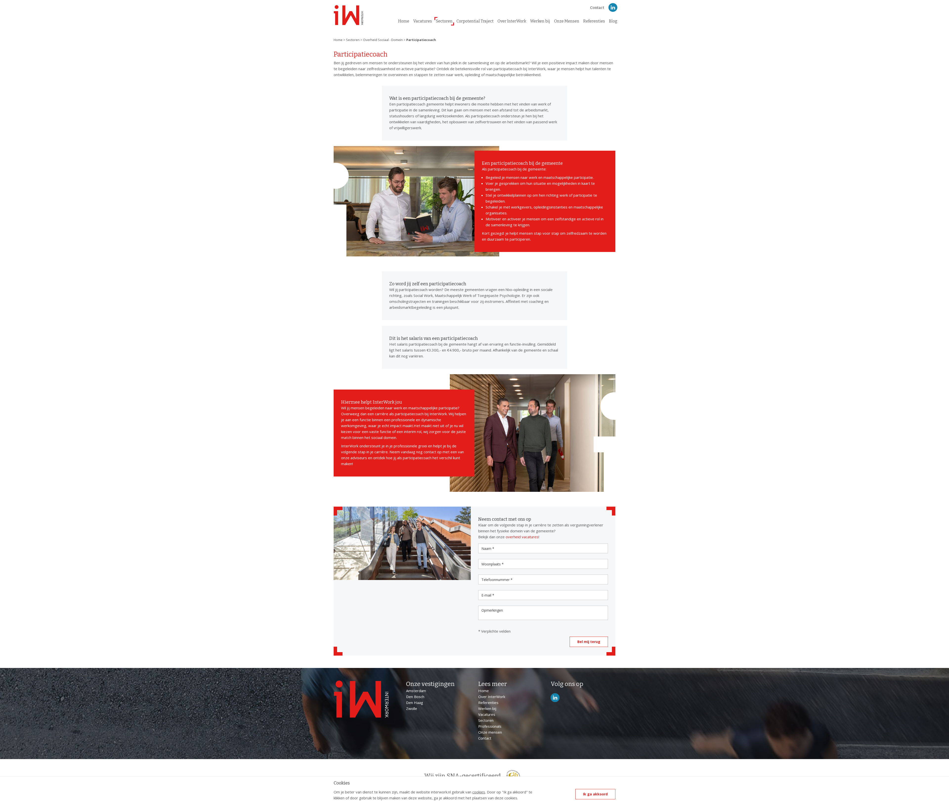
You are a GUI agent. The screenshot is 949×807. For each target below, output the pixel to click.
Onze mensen (490, 732)
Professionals (489, 726)
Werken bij (540, 21)
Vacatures (422, 21)
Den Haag (414, 702)
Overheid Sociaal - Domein (383, 40)
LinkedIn (612, 7)
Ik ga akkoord (595, 794)
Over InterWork (511, 21)
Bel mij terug (588, 641)
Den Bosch (415, 696)
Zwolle (411, 708)
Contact (597, 7)
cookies (478, 791)
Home (403, 21)
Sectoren (444, 21)
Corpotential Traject (475, 21)
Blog (613, 21)
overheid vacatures (522, 536)
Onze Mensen (566, 21)
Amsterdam (416, 690)
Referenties (594, 21)
